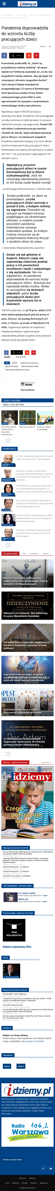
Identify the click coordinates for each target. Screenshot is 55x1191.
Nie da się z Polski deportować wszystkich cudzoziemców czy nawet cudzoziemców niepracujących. (33, 533)
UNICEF (14, 363)
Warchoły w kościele (6, 465)
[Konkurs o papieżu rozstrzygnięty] (45, 417)
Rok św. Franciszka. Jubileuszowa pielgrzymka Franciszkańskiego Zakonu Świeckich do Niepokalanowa (26, 581)
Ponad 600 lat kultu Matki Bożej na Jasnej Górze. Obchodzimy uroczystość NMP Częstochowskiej (28, 853)
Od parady (5, 510)
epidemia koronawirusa (29, 363)
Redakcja (15, 1183)
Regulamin (44, 1183)
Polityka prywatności (28, 1187)
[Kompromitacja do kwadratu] (8, 475)
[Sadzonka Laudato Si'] (27, 417)
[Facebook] (43, 1168)
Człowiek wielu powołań (13, 1005)
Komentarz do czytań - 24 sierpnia (16, 876)
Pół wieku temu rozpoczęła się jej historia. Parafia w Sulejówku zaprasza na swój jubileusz (27, 645)
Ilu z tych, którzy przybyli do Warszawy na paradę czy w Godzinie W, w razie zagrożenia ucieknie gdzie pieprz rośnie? (34, 503)
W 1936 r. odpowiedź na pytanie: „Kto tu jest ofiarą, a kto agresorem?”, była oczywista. (34, 457)
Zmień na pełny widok (12, 1159)
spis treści (46, 762)
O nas (7, 1183)
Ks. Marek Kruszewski (11, 977)
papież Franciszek (11, 366)
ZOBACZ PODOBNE (11, 401)
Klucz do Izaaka (7, 525)
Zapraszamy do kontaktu (32, 1041)
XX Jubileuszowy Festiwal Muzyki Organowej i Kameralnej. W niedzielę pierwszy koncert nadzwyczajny (24, 741)
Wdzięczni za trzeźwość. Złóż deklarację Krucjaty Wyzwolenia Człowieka (26, 615)
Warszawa (34, 554)
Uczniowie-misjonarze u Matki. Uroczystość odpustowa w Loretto (23, 711)
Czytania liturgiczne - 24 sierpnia (16, 867)
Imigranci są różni (6, 539)
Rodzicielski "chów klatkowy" (15, 994)
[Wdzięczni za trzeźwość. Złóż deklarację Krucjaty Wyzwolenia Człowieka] (27, 606)
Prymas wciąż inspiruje (7, 494)
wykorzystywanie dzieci (29, 366)
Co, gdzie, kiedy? (10, 554)
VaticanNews (28, 389)
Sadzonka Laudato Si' (27, 427)
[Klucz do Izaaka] (8, 520)
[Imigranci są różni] (8, 535)
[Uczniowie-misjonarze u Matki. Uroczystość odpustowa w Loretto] (27, 702)
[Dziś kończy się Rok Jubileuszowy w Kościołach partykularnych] (9, 417)
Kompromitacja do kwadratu (7, 479)
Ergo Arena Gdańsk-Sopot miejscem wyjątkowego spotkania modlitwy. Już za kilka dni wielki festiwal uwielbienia (27, 677)
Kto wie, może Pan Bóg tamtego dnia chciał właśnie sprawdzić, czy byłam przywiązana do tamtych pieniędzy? (34, 518)
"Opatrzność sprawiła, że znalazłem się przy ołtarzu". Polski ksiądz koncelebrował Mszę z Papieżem (27, 999)
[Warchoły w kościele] (8, 461)
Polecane (22, 1178)
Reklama (32, 1178)
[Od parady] (8, 505)
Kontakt (25, 1183)
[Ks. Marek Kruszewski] (11, 974)
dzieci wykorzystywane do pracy (17, 370)
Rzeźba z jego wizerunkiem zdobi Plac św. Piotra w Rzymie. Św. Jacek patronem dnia (27, 1017)
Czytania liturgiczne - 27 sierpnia (16, 871)
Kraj (24, 554)
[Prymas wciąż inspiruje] (8, 490)
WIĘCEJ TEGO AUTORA (13, 404)
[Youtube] (51, 1168)
